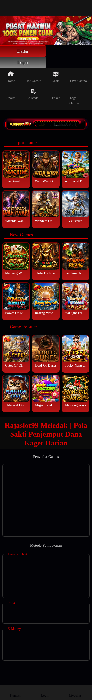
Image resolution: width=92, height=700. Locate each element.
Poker (56, 98)
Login (22, 62)
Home (11, 81)
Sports (10, 98)
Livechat (75, 695)
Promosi (15, 695)
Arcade (33, 98)
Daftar (23, 51)
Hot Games (33, 81)
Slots (55, 81)
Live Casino (78, 81)
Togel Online (74, 100)
